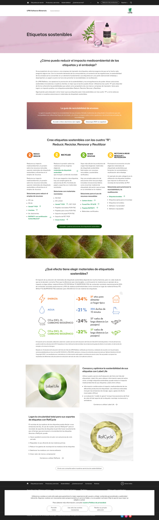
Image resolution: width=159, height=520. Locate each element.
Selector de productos (110, 2)
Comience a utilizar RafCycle (50, 458)
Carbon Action (87, 201)
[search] (131, 2)
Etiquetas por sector (37, 484)
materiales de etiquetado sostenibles (62, 171)
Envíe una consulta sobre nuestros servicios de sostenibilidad (79, 468)
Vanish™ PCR (33, 206)
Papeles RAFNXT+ (88, 208)
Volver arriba (128, 484)
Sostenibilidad (54, 11)
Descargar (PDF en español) (96, 122)
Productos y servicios (52, 484)
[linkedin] (122, 516)
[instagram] (126, 516)
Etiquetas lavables (115, 196)
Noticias (96, 484)
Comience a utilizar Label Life (104, 404)
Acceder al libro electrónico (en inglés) (66, 122)
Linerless (31, 210)
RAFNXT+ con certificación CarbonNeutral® (37, 217)
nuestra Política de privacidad (94, 502)
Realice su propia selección (100, 509)
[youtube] (130, 516)
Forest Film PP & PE (89, 204)
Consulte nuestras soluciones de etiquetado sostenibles (79, 226)
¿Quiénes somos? (77, 484)
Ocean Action (60, 220)
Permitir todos (54, 509)
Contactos (88, 484)
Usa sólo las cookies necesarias (75, 509)
